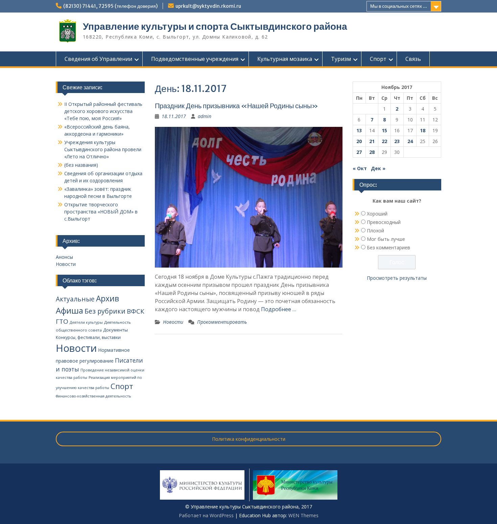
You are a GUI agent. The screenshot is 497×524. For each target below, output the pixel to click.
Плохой (375, 230)
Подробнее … (278, 309)
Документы (115, 330)
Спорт (378, 59)
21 (372, 141)
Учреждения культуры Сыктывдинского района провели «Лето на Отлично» (102, 149)
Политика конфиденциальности (248, 439)
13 (359, 130)
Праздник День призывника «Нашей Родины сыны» (236, 105)
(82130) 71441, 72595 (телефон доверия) (110, 6)
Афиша (69, 310)
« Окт (360, 168)
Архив (107, 298)
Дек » (378, 168)
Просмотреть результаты (397, 278)
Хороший (377, 213)
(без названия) (81, 165)
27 (359, 152)
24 (410, 141)
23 (397, 141)
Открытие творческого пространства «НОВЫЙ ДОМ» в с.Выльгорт (101, 211)
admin (204, 116)
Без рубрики (105, 311)
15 (384, 130)
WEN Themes (303, 515)
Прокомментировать (222, 322)
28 (372, 152)
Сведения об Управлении (98, 59)
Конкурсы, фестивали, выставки (88, 337)
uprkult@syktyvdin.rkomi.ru (208, 6)
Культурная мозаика (284, 59)
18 (422, 130)
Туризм (341, 59)
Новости (173, 322)
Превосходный (384, 222)
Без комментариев (388, 247)
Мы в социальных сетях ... (398, 6)
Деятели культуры (86, 322)
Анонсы (64, 257)
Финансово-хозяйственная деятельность (93, 396)
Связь (413, 59)
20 (359, 141)
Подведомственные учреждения (194, 59)
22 (384, 141)
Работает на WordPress (206, 515)
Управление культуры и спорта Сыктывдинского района (215, 26)
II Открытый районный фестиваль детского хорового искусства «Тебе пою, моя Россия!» (103, 111)
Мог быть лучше (386, 239)
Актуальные (75, 299)
